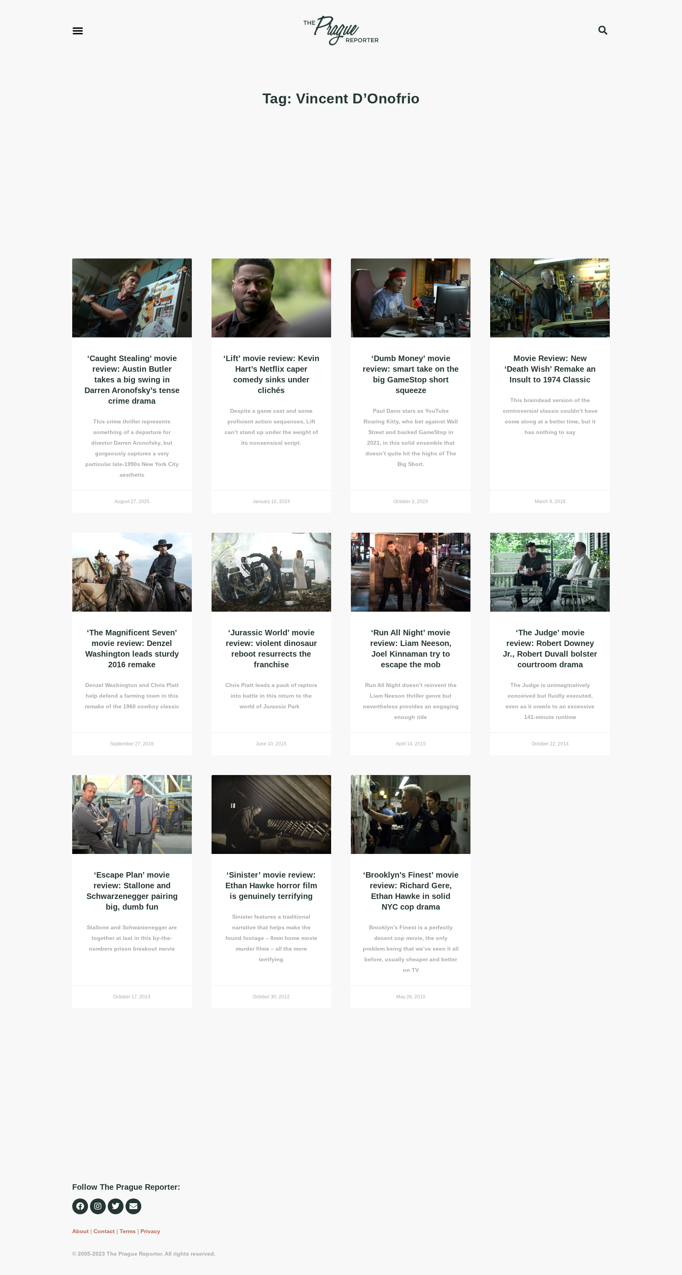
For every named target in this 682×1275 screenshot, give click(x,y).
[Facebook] (80, 1206)
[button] (77, 30)
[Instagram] (98, 1206)
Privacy (150, 1231)
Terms (128, 1231)
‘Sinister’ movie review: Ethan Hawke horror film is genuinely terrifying (271, 886)
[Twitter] (116, 1206)
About (80, 1231)
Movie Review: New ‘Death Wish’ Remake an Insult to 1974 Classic (550, 369)
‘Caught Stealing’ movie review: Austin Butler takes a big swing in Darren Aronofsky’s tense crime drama (132, 379)
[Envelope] (133, 1206)
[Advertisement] (309, 183)
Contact (104, 1231)
